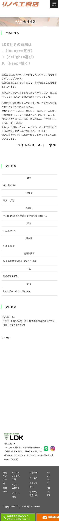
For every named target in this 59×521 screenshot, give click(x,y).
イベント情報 (16, 495)
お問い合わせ (48, 491)
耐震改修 (5, 489)
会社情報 (33, 473)
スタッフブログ (48, 478)
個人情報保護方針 (33, 493)
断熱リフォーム (5, 478)
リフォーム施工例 (16, 486)
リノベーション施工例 (16, 476)
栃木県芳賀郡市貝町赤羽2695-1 (31, 216)
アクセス (33, 478)
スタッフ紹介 (33, 485)
